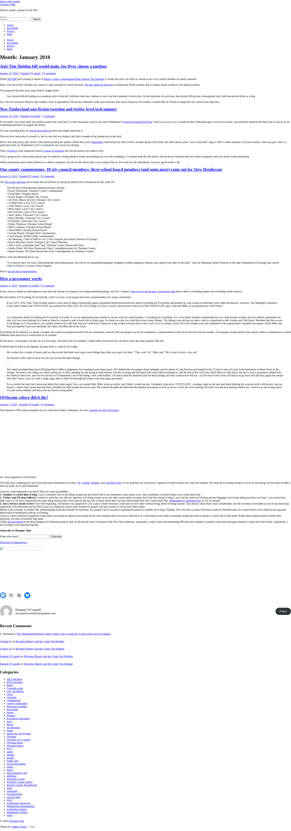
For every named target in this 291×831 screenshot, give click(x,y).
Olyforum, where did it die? (24, 397)
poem (10, 751)
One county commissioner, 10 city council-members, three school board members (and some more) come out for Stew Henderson (111, 169)
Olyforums (113, 410)
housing (11, 715)
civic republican (15, 691)
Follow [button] (283, 611)
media (10, 730)
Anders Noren (18, 826)
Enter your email (9, 536)
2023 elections (14, 679)
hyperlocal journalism (18, 718)
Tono (9, 788)
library (10, 724)
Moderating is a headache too (185, 500)
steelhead (12, 776)
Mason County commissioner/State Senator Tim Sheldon (74, 79)
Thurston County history (20, 782)
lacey (9, 721)
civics (10, 694)
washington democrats (18, 803)
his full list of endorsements (22, 271)
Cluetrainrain (14, 700)
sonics (10, 766)
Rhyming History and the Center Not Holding (39, 641)
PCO (9, 748)
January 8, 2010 (8, 176)
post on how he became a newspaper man (153, 291)
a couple (46, 150)
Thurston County (16, 779)
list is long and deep (15, 182)
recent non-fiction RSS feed (137, 121)
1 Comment (48, 116)
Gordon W (5, 641)
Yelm (9, 815)
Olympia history (15, 745)
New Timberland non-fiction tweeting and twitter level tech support (58, 109)
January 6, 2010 (8, 285)
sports (10, 769)
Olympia (11, 736)
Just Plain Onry (114, 482)
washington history (17, 809)
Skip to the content (10, 1)
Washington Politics (17, 812)
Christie (86, 482)
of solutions (58, 150)
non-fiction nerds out (41, 130)
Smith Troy (13, 760)
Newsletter (12, 28)
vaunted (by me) (97, 410)
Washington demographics (21, 806)
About (10, 25)
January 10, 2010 (9, 116)
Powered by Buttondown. (13, 542)
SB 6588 (12, 79)
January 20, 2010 (9, 73)
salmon (10, 754)
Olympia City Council (18, 739)
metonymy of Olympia (19, 733)
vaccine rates (13, 797)
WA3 (9, 800)
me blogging (13, 727)
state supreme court (17, 773)
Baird (10, 685)
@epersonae (96, 142)
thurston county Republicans (22, 785)
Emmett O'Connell (30, 73)
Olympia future (15, 742)
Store (9, 34)
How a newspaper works (21, 278)
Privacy (11, 31)
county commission (17, 703)
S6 (78, 482)
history (10, 712)
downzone (12, 709)
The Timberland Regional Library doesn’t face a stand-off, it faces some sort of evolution (63, 633)
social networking (16, 763)
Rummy (95, 482)
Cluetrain (12, 697)
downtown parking (17, 706)
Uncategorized (14, 794)
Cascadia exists (15, 688)
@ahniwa (12, 150)
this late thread (15, 521)
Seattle (10, 757)
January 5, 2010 (8, 404)
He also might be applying (99, 84)
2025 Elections (15, 682)
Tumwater (12, 791)
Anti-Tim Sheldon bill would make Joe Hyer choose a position (53, 66)
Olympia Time (7, 4)
